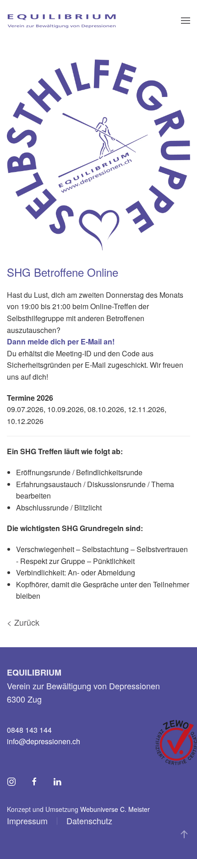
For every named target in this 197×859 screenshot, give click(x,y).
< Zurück (23, 622)
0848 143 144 (29, 730)
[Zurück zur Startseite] (61, 20)
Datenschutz (89, 821)
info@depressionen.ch (43, 741)
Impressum (27, 821)
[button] (185, 20)
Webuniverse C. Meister (115, 809)
